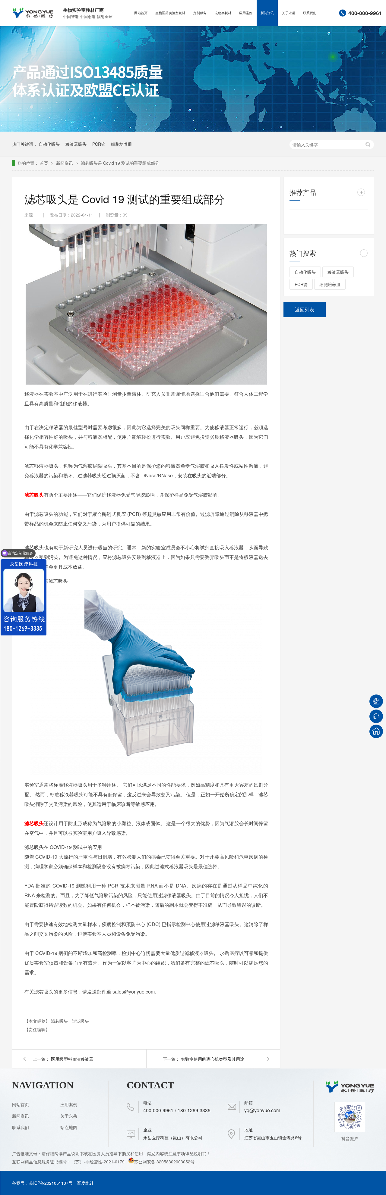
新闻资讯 (267, 13)
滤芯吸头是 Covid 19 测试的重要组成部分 (120, 163)
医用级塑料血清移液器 (72, 1059)
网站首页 (140, 13)
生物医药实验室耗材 (170, 13)
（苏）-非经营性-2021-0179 (98, 1162)
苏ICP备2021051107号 (51, 1183)
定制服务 (200, 13)
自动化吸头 (49, 144)
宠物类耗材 (223, 13)
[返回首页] (376, 731)
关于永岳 (288, 13)
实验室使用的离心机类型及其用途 (212, 1059)
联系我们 (309, 13)
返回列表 (304, 309)
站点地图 (68, 1127)
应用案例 (245, 13)
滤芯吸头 (34, 494)
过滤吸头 (80, 1021)
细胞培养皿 (121, 144)
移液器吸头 (76, 144)
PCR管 (98, 144)
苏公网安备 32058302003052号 (164, 1162)
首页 (44, 163)
